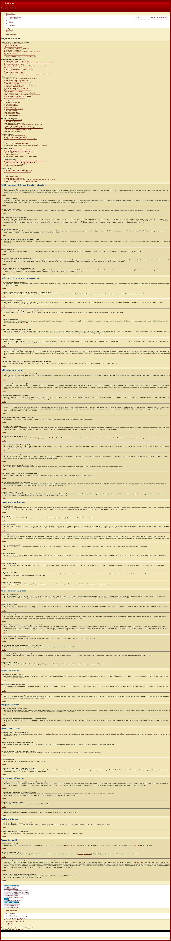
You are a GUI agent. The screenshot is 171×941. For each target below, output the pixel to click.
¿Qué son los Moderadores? (12, 121)
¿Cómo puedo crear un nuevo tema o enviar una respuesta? (20, 78)
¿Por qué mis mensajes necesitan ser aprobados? (17, 96)
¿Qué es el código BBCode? (12, 102)
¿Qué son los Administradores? (13, 120)
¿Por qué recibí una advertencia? (13, 91)
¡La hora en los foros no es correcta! (14, 64)
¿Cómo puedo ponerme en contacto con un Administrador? (20, 181)
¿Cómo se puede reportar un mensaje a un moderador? (19, 93)
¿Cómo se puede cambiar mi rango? (14, 72)
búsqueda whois (138, 862)
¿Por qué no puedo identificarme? (13, 50)
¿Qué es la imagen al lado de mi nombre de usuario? (19, 69)
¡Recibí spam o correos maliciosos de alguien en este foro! (20, 139)
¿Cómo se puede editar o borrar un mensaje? (16, 80)
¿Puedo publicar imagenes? (12, 107)
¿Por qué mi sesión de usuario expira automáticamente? (19, 55)
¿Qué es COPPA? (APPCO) (12, 45)
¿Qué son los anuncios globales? (13, 109)
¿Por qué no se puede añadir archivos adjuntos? (17, 90)
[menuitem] (14, 17)
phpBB (26, 322)
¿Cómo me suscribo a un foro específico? (15, 164)
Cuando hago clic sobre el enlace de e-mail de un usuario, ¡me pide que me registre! (27, 74)
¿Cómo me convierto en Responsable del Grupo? (18, 126)
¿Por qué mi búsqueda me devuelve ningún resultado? (19, 151)
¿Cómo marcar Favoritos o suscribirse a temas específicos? (20, 162)
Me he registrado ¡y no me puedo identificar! (16, 48)
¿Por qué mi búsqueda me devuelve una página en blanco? (20, 153)
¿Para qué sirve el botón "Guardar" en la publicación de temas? (22, 94)
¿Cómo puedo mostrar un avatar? (13, 71)
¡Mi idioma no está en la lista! (12, 67)
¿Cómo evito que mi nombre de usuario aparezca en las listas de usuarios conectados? (28, 63)
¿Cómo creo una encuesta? (11, 83)
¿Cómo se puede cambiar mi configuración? (16, 61)
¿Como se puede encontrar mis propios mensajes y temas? (20, 156)
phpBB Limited (70, 845)
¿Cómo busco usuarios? (11, 154)
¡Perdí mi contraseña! (10, 53)
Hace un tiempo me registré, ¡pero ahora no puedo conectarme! (22, 51)
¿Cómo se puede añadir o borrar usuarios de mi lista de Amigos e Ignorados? (25, 145)
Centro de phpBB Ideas (84, 854)
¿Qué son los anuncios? (11, 110)
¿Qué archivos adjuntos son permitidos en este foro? (18, 170)
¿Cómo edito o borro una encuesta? (14, 86)
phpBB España (20, 929)
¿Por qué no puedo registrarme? (13, 47)
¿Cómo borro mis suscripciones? (13, 165)
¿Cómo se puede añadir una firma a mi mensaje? (17, 82)
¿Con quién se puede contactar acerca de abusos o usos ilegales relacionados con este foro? (29, 179)
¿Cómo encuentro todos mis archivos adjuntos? (17, 172)
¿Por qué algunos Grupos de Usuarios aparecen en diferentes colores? (23, 128)
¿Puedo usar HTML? (10, 104)
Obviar (3, 11)
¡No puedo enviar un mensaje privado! (15, 135)
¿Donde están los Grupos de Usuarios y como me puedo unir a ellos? (23, 124)
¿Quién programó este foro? (12, 176)
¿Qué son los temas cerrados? (12, 113)
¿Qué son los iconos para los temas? (14, 115)
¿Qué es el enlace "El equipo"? (13, 131)
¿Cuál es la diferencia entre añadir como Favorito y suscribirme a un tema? (25, 161)
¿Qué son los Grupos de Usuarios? (14, 123)
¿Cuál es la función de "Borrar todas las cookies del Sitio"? (20, 56)
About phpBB (138, 845)
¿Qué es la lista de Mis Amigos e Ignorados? (16, 143)
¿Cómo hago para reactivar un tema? (14, 98)
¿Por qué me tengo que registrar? (13, 43)
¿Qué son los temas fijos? (11, 112)
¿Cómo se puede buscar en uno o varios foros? (17, 150)
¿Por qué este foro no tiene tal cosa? (14, 178)
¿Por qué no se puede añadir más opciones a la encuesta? (20, 85)
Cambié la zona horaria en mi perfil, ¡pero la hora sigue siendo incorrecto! (25, 66)
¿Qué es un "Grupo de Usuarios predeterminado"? (18, 129)
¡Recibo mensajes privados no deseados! (15, 137)
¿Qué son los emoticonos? (11, 105)
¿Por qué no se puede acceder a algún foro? (16, 88)
